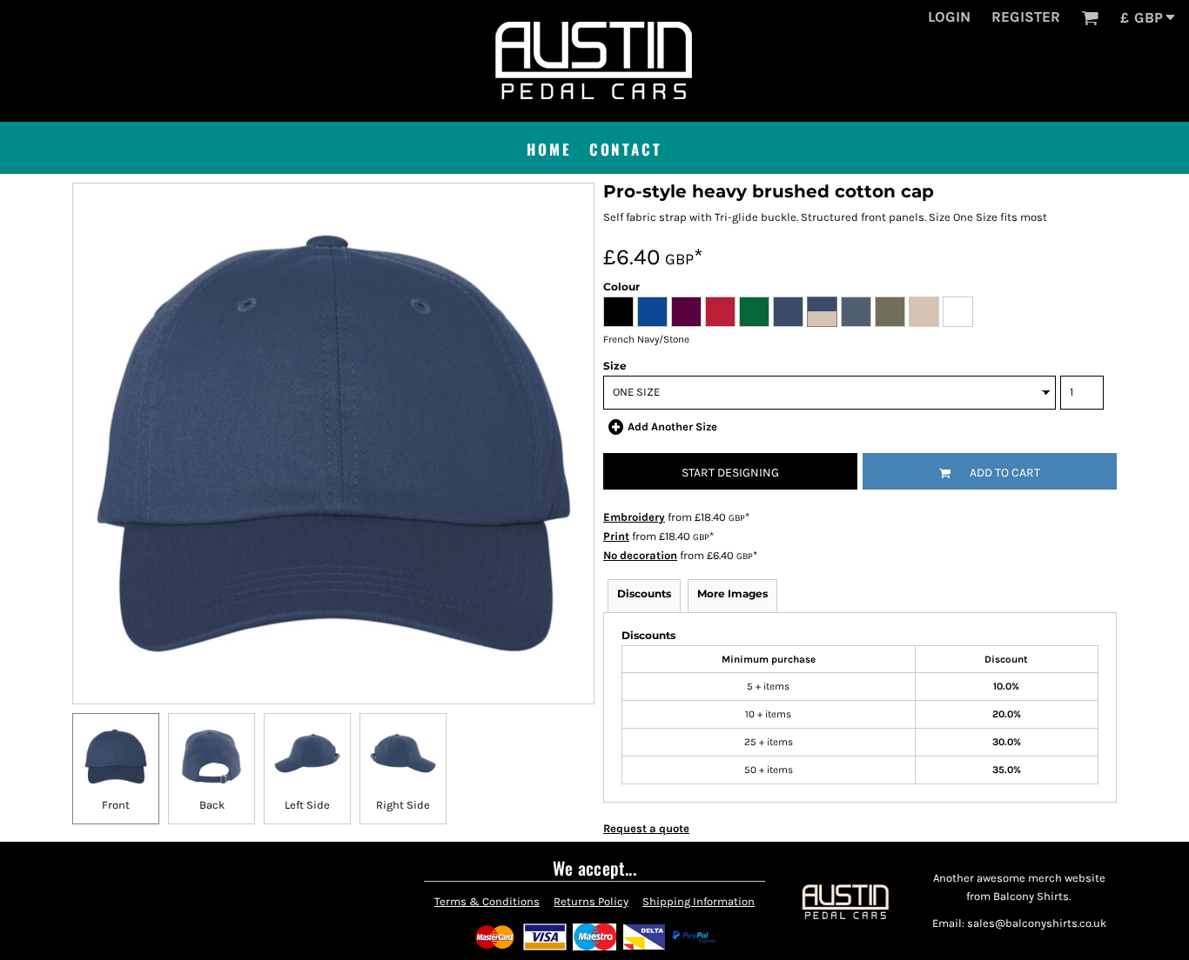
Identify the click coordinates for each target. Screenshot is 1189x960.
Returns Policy (591, 901)
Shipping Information (698, 901)
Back (212, 804)
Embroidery (634, 516)
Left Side (307, 804)
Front (116, 804)
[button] (1089, 17)
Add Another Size (672, 426)
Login (949, 16)
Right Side (403, 804)
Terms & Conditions (487, 901)
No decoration (640, 555)
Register (1025, 16)
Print (616, 536)
